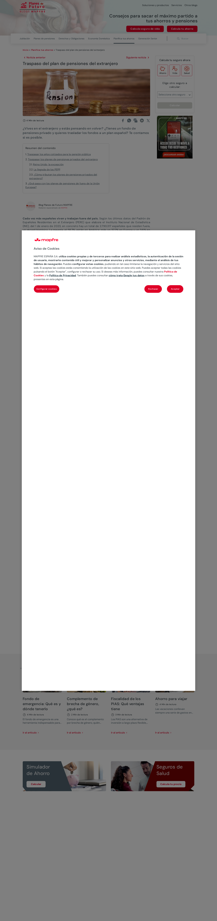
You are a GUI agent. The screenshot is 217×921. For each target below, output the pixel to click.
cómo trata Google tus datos (127, 275)
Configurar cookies (46, 289)
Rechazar (153, 289)
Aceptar (175, 289)
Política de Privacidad (62, 275)
